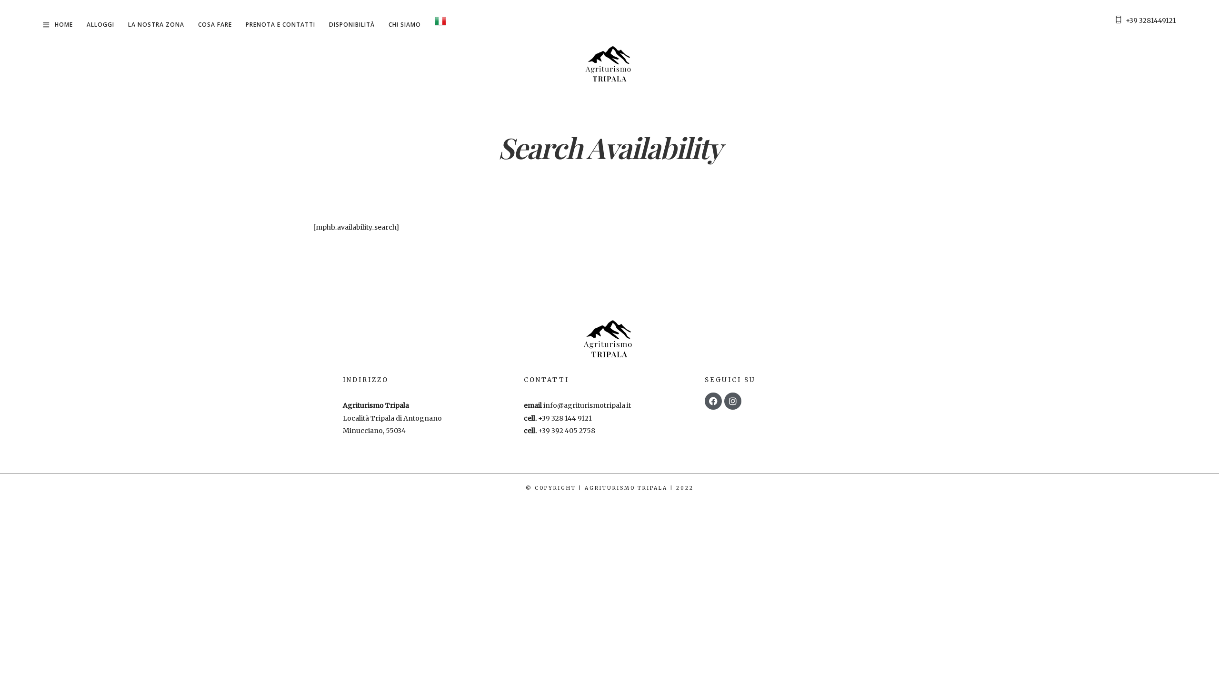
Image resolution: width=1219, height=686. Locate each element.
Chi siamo (405, 24)
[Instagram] (732, 401)
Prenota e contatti (280, 24)
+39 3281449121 (1151, 20)
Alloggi (100, 24)
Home (64, 24)
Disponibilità (352, 24)
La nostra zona (156, 24)
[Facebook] (713, 401)
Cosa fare (215, 24)
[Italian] (440, 22)
